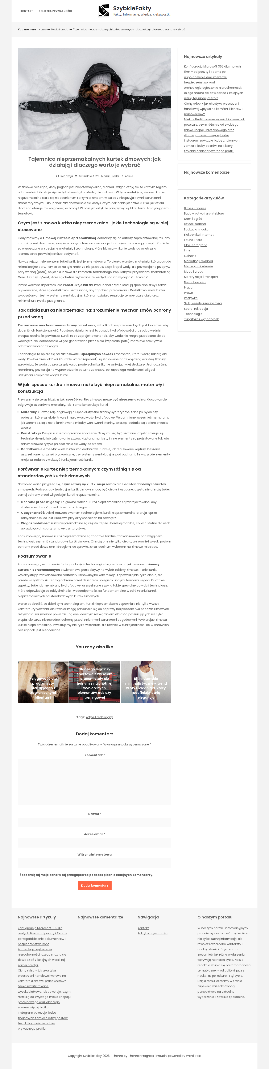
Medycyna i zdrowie (198, 266)
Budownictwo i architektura (204, 213)
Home (42, 29)
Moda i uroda (60, 29)
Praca (188, 287)
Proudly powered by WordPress (178, 1056)
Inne (187, 250)
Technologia (193, 314)
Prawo (188, 293)
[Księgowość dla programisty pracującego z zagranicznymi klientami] (43, 682)
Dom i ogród (193, 219)
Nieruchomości (195, 282)
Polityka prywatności (55, 11)
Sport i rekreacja (196, 309)
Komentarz (94, 755)
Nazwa (94, 814)
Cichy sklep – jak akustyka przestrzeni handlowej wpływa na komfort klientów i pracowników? (213, 108)
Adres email (94, 834)
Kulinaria (190, 256)
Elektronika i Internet (199, 235)
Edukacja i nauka (196, 229)
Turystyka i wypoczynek (201, 319)
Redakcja (67, 176)
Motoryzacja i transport (201, 277)
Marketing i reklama (198, 261)
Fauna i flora (193, 240)
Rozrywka (191, 298)
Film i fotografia (195, 245)
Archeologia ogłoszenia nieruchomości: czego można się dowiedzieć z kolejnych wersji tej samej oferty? (213, 93)
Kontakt (26, 11)
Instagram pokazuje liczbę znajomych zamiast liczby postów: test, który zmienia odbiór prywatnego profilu (212, 145)
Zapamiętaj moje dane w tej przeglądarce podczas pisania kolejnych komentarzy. (87, 875)
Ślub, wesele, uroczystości (203, 303)
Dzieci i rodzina (195, 224)
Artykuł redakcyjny (99, 717)
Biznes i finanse (195, 208)
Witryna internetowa (95, 854)
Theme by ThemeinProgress (133, 1056)
